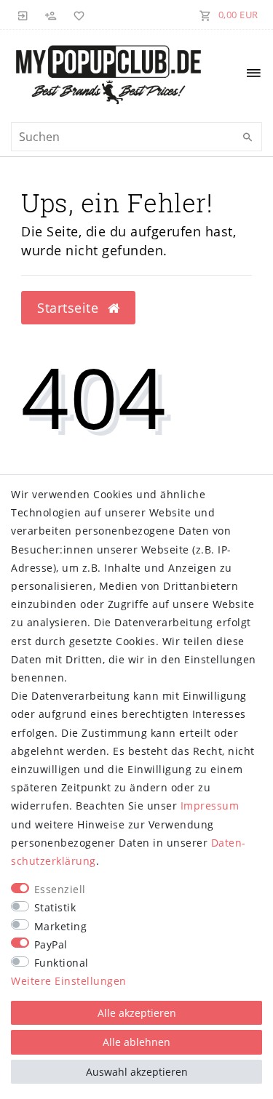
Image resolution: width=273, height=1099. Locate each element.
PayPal (51, 944)
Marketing (60, 926)
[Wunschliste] (76, 14)
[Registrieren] (51, 14)
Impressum (210, 805)
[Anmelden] (23, 14)
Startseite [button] (70, 307)
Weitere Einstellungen (69, 981)
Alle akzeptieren (137, 1013)
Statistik (55, 907)
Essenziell (60, 889)
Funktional (61, 963)
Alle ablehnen (136, 1042)
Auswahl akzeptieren (137, 1072)
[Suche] (247, 137)
